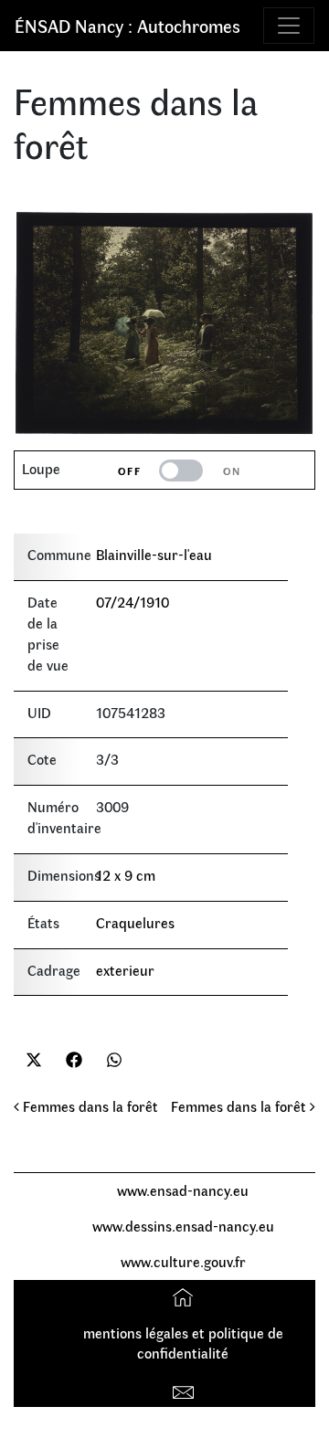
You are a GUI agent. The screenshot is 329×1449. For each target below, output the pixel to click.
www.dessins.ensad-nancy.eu (183, 1225)
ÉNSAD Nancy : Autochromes (127, 25)
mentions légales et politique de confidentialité (183, 1343)
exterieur (125, 969)
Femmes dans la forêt (88, 1106)
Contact (185, 1388)
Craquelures (135, 922)
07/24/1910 (132, 601)
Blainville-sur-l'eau (154, 554)
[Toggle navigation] (288, 25)
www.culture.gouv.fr (183, 1261)
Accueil (185, 1296)
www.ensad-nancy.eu (183, 1190)
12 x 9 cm (125, 874)
